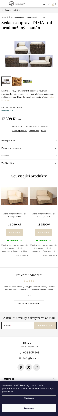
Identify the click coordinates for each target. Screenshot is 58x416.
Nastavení (29, 398)
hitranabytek (28, 367)
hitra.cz (36, 367)
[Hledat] (44, 3)
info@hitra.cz (31, 358)
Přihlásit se (45, 325)
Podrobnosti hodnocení (36, 17)
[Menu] (3, 3)
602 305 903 (31, 352)
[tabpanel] (14, 220)
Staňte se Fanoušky (20, 367)
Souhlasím (29, 408)
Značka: (16, 126)
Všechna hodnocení (29, 303)
